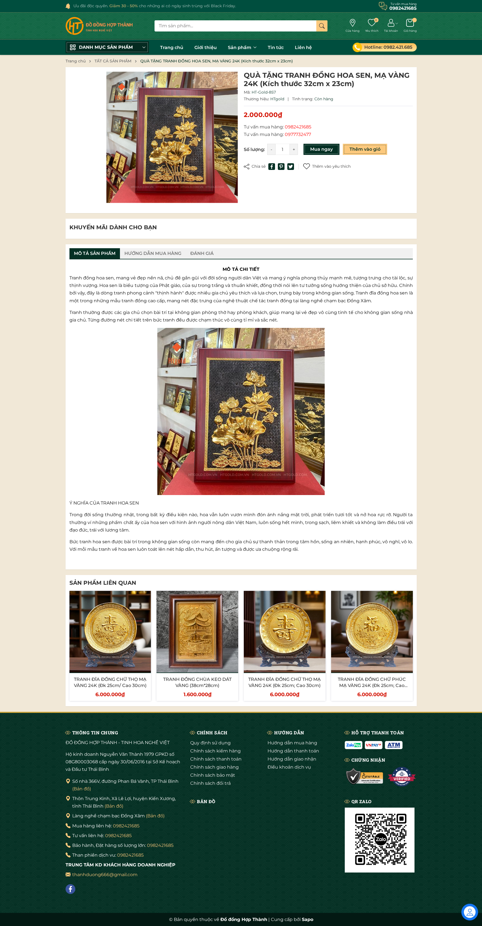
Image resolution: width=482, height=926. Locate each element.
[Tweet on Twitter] (290, 166)
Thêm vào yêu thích (331, 166)
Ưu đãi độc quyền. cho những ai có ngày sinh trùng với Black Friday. (154, 5)
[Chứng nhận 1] (365, 776)
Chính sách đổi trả (210, 783)
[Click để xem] (172, 137)
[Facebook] (70, 889)
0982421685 (126, 825)
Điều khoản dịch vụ (289, 767)
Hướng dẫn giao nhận (291, 759)
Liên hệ (303, 47)
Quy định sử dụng (210, 742)
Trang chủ (171, 47)
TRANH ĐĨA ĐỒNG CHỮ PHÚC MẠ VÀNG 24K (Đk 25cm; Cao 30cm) (372, 685)
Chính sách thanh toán (216, 759)
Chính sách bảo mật (212, 775)
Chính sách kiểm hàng (215, 751)
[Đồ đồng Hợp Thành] (99, 26)
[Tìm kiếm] (321, 25)
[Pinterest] (281, 166)
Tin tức (276, 47)
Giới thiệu (205, 47)
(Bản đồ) (81, 788)
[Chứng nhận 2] (401, 776)
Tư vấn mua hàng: (277, 127)
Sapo (307, 919)
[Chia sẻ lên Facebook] (271, 166)
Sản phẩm (240, 47)
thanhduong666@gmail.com (105, 874)
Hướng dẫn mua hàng (292, 742)
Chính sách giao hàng (214, 767)
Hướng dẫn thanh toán (293, 751)
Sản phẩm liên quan (102, 582)
